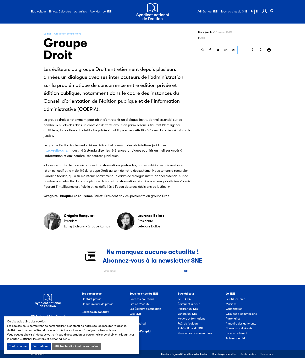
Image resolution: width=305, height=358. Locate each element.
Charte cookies (248, 354)
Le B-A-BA (184, 299)
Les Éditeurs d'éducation (145, 308)
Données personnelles (224, 354)
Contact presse (91, 299)
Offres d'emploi (140, 331)
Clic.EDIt (135, 313)
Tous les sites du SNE (234, 11)
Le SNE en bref (235, 299)
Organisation (234, 308)
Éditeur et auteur (189, 304)
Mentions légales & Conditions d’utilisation (184, 354)
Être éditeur (38, 11)
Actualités (80, 11)
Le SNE (107, 11)
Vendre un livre (187, 313)
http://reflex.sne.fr (57, 150)
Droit (202, 37)
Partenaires (233, 318)
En (257, 11)
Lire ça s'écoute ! (140, 304)
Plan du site (266, 354)
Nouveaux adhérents (239, 328)
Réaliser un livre (188, 308)
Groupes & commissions (241, 313)
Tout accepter (18, 346)
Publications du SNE (191, 328)
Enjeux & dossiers (60, 11)
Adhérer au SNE (208, 11)
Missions (231, 304)
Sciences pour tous (142, 299)
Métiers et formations (191, 318)
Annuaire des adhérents (241, 323)
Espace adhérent (236, 333)
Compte (264, 11)
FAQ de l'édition (188, 323)
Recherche (272, 11)
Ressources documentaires (195, 333)
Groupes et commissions (67, 33)
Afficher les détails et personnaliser (76, 346)
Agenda (95, 11)
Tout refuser (40, 346)
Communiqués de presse (97, 304)
